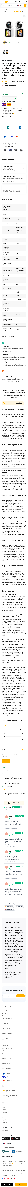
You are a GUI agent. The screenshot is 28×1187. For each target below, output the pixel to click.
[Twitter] (12, 1178)
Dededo (4, 1107)
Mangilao (4, 1117)
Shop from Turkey (7, 1165)
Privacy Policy (18, 1173)
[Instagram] (5, 1178)
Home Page (5, 9)
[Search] (25, 5)
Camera (17, 9)
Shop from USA (6, 1159)
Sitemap (4, 1021)
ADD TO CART (7, 1184)
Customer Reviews (7, 1048)
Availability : (5, 84)
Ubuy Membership (7, 1033)
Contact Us (5, 1013)
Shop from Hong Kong (19, 1161)
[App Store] (6, 1139)
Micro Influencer (6, 1031)
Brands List (5, 1045)
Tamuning (4, 1109)
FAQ (3, 1053)
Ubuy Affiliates (6, 1063)
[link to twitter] (18, 43)
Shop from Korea (7, 1163)
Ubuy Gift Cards (6, 1058)
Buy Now (10, 146)
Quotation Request (7, 1016)
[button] (16, 2)
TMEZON (4, 11)
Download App (6, 1043)
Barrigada (4, 1112)
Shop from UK (16, 1159)
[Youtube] (9, 1178)
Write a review (6, 761)
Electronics (11, 9)
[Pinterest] (15, 1178)
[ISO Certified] (16, 1151)
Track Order (5, 1023)
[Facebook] (3, 1178)
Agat (3, 1125)
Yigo (3, 1115)
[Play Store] (15, 1139)
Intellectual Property (7, 1018)
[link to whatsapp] (10, 43)
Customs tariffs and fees (9, 1026)
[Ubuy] (6, 1)
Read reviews (7, 812)
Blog (3, 1061)
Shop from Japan (7, 1161)
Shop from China (18, 1163)
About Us (4, 1010)
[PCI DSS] (5, 1151)
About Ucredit (5, 1056)
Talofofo (4, 1122)
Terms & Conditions (8, 1173)
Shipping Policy (6, 1028)
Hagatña (4, 1120)
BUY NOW (21, 1184)
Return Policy (5, 1050)
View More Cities (6, 1127)
